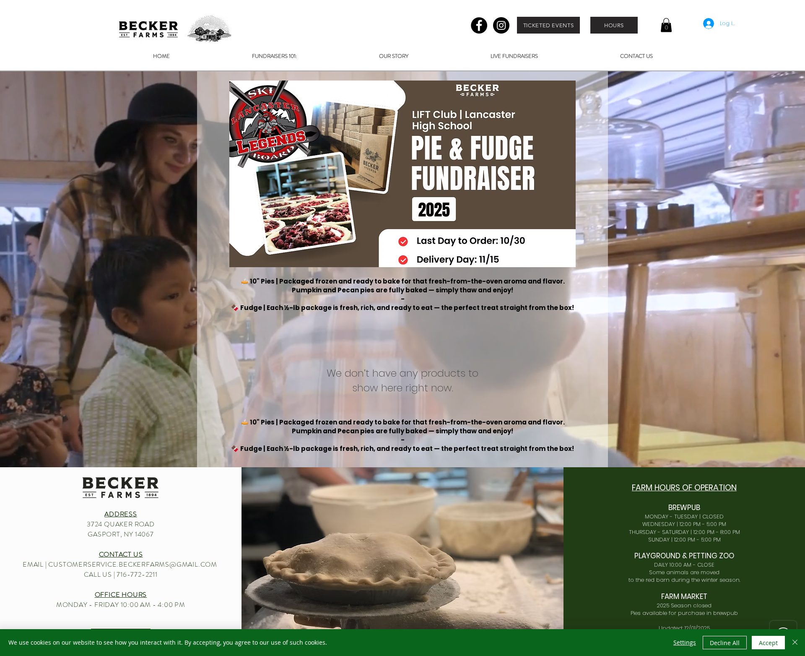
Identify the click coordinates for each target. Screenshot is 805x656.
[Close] (795, 642)
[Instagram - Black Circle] (501, 25)
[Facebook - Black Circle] (479, 25)
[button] (666, 25)
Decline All (725, 643)
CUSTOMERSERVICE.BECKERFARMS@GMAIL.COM (132, 564)
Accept (768, 643)
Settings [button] (684, 642)
